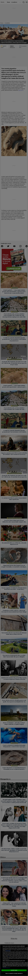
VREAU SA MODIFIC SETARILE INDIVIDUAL (14, 973)
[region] (14, 960)
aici (8, 956)
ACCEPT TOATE (14, 970)
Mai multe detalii (8, 950)
